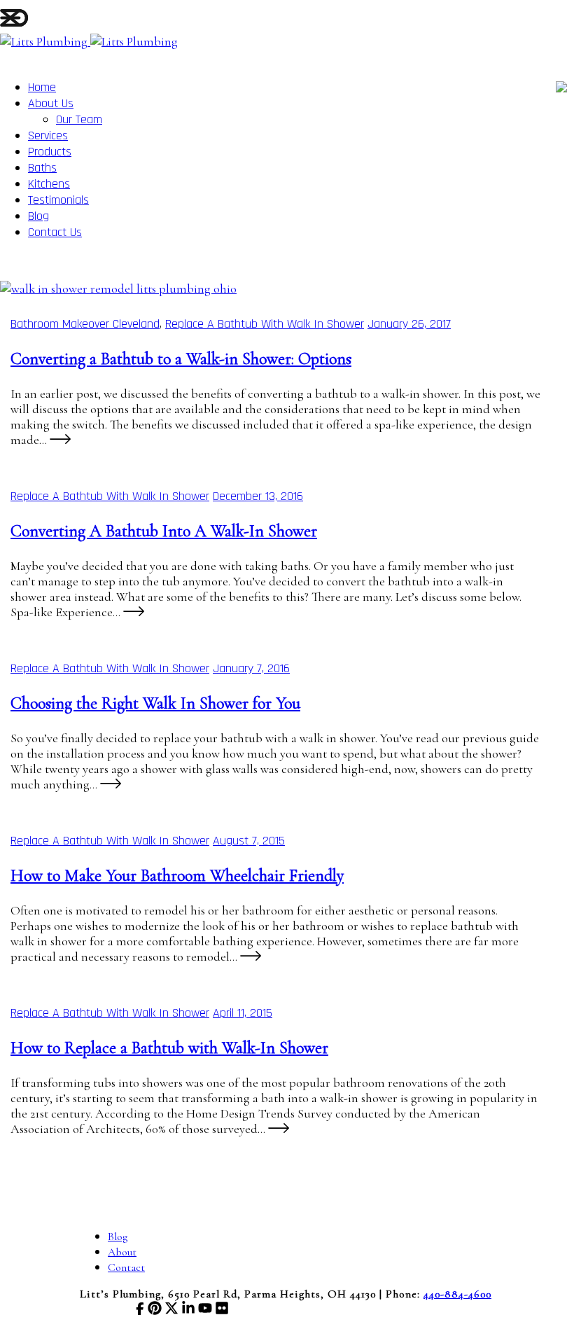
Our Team (79, 119)
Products (49, 152)
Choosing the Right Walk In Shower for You (155, 703)
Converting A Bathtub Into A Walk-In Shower (163, 531)
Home (42, 87)
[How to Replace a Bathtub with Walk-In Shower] (278, 1128)
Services (48, 135)
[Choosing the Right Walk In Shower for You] (110, 784)
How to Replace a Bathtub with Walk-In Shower (169, 1048)
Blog (38, 216)
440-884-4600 (457, 1294)
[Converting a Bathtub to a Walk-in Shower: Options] (118, 288)
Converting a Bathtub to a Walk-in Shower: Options (180, 359)
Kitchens (49, 184)
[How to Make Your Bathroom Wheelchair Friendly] (250, 956)
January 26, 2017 (409, 324)
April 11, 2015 (242, 1013)
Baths (42, 168)
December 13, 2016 (258, 496)
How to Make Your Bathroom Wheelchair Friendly (177, 875)
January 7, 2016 (251, 668)
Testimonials (58, 200)
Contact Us (55, 232)
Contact (126, 1267)
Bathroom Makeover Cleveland (85, 324)
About (122, 1252)
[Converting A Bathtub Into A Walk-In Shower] (133, 612)
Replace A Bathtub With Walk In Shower (264, 324)
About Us (51, 103)
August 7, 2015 (249, 841)
